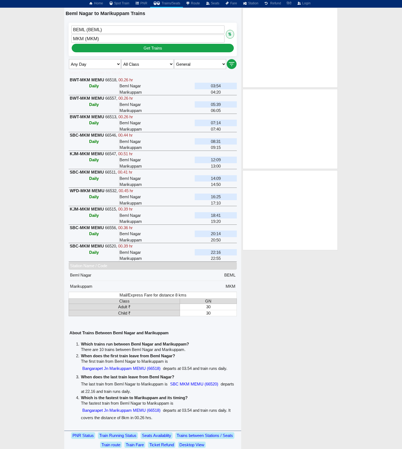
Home (98, 3)
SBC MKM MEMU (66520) (194, 384)
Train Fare (135, 444)
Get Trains (153, 48)
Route (195, 3)
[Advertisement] (290, 47)
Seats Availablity (156, 435)
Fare (233, 3)
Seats (214, 3)
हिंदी (289, 3)
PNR (143, 3)
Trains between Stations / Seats (205, 435)
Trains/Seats (170, 3)
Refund (275, 3)
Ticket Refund (161, 444)
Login (306, 3)
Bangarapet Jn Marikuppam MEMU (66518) (121, 368)
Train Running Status (117, 435)
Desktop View (191, 444)
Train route (110, 444)
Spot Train (121, 3)
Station (252, 3)
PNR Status (83, 435)
